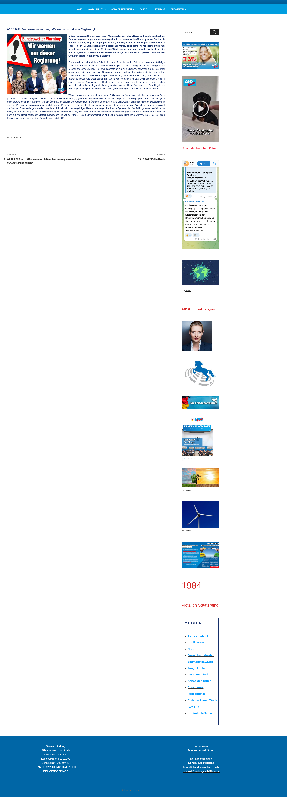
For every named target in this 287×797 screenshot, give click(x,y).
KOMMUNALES (95, 9)
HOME (79, 9)
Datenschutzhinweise (132, 790)
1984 (191, 585)
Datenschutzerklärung (201, 750)
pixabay (188, 291)
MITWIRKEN (177, 9)
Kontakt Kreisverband (201, 762)
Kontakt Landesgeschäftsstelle (201, 766)
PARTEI (143, 9)
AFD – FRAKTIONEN (121, 9)
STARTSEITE (18, 138)
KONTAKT (160, 9)
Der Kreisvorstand (201, 758)
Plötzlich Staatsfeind (200, 605)
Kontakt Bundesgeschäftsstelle (201, 771)
